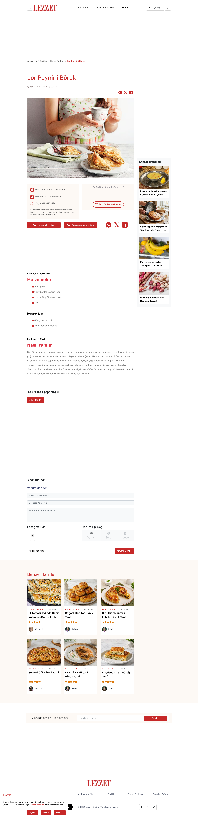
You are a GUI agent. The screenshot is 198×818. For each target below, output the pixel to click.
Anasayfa (32, 61)
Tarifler (43, 61)
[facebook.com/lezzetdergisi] (141, 807)
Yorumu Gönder (124, 551)
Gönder (155, 718)
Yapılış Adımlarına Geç (82, 225)
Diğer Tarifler (35, 400)
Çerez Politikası (135, 794)
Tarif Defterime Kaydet (109, 204)
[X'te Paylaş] (125, 93)
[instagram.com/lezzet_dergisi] (147, 807)
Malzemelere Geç (46, 225)
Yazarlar (124, 7)
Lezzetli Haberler (105, 7)
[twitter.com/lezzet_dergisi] (154, 807)
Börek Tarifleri (57, 61)
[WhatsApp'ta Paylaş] (120, 93)
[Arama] (168, 8)
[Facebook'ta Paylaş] (131, 93)
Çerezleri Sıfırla (160, 794)
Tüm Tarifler (83, 7)
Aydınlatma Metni (87, 794)
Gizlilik (111, 794)
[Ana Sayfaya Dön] (99, 783)
